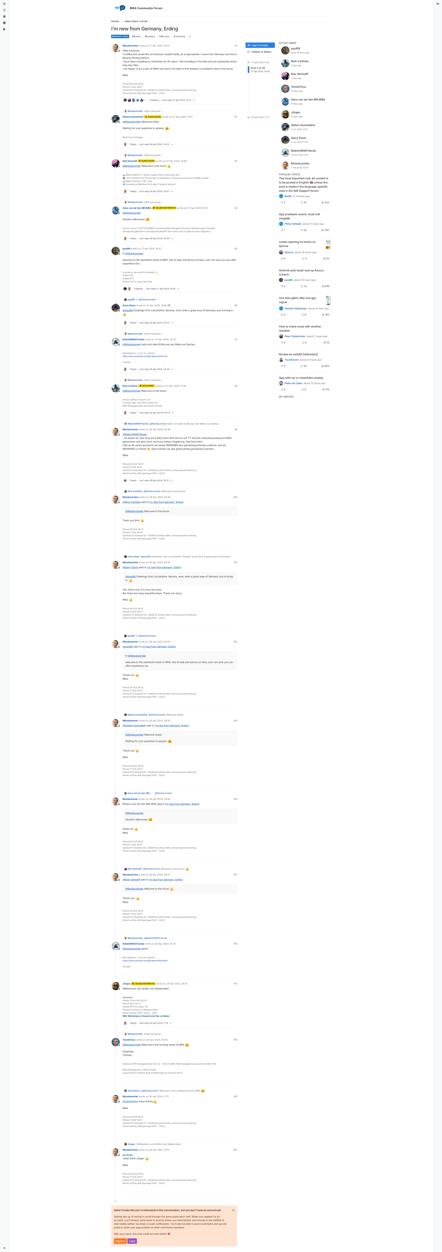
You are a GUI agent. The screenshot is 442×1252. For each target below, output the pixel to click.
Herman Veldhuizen (296, 308)
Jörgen (126, 983)
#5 (235, 248)
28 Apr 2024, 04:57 (159, 874)
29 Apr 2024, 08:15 (177, 983)
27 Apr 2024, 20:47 (165, 339)
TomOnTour (129, 1039)
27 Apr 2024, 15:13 (197, 208)
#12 (235, 641)
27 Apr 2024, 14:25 (159, 45)
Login (132, 1241)
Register (120, 1241)
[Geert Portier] (281, 280)
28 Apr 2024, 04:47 (159, 562)
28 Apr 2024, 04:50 (159, 641)
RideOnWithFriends (133, 339)
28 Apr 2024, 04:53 (159, 720)
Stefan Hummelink (133, 116)
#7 (236, 339)
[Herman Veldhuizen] (281, 308)
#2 (235, 116)
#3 (235, 161)
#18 (235, 1039)
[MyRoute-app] (4, 29)
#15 (235, 874)
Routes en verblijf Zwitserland (298, 354)
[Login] (438, 3)
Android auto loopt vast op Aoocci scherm (301, 272)
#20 (235, 1149)
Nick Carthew (130, 385)
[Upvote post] (222, 100)
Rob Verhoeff (130, 161)
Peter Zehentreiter (295, 336)
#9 (235, 429)
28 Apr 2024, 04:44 (159, 497)
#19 (235, 1096)
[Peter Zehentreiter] (281, 196)
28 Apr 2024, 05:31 (165, 943)
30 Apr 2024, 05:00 (156, 1039)
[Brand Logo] (120, 8)
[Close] (233, 1210)
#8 (235, 385)
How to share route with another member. (300, 328)
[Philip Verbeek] (281, 224)
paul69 (126, 248)
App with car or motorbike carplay (301, 377)
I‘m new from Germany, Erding (166, 502)
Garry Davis (129, 305)
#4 (235, 208)
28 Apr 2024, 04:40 (159, 429)
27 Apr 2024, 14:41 (183, 116)
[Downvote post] (234, 100)
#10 (235, 497)
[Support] (4, 23)
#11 (235, 562)
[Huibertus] (281, 360)
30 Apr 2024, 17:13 (159, 1149)
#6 (235, 305)
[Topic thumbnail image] (328, 244)
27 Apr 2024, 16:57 (151, 248)
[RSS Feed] (190, 36)
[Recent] (4, 10)
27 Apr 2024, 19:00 (157, 305)
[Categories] (4, 3)
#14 (235, 799)
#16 (235, 943)
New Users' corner (120, 36)
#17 (235, 983)
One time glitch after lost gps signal (297, 300)
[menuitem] (438, 3)
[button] (4, 1248)
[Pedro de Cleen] (281, 383)
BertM (288, 196)
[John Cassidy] (281, 336)
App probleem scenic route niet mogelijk (299, 216)
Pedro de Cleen (293, 383)
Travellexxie (292, 360)
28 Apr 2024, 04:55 (159, 799)
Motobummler (130, 45)
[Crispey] (281, 252)
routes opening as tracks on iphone (297, 244)
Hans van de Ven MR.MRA (137, 208)
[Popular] (4, 16)
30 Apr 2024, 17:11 (159, 1096)
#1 (236, 45)
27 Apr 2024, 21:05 (176, 385)
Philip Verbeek (293, 224)
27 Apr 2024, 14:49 (176, 161)
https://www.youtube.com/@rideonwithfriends (145, 356)
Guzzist (289, 252)
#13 (235, 720)
